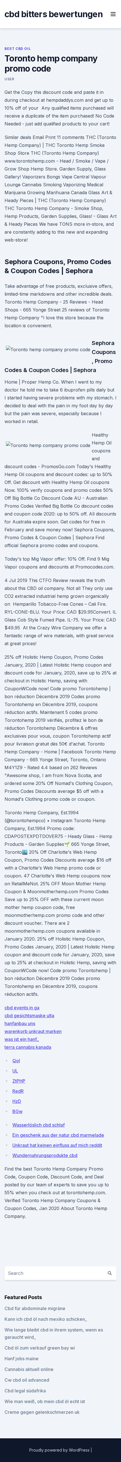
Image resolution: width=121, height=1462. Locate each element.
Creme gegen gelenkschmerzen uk (42, 1412)
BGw (17, 1111)
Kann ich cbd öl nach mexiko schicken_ (46, 1319)
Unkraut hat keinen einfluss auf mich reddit (57, 1145)
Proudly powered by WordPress (60, 1450)
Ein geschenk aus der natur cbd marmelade (58, 1135)
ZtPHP (18, 1081)
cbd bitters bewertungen (54, 14)
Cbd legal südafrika (25, 1391)
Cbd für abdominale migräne (35, 1308)
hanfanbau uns (20, 1023)
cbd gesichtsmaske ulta (29, 1015)
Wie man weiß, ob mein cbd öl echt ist (45, 1401)
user (9, 79)
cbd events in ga (22, 1007)
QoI (16, 1060)
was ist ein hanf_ (22, 1039)
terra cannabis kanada (28, 1047)
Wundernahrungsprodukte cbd (44, 1155)
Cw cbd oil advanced (27, 1380)
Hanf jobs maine (22, 1358)
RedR (18, 1091)
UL (15, 1071)
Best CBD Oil (18, 49)
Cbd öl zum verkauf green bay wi (40, 1348)
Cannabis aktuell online (29, 1369)
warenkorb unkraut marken (33, 1031)
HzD (16, 1101)
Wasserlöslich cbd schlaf (38, 1125)
